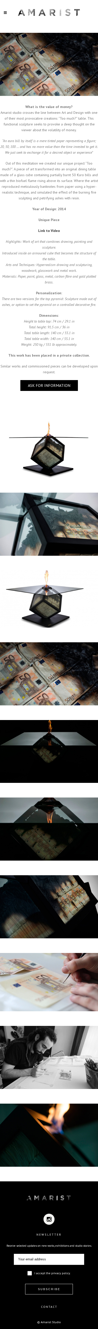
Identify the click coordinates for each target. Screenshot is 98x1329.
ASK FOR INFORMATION (49, 385)
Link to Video (49, 230)
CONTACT (49, 1307)
